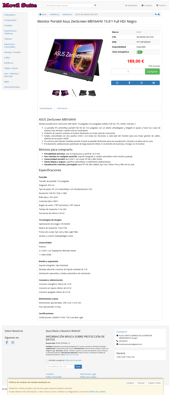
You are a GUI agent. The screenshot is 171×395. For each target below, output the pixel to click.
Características (46, 108)
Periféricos (8, 63)
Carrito (162, 5)
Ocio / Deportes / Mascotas (11, 75)
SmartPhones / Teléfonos (10, 32)
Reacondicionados (12, 87)
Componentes (10, 20)
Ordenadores (9, 14)
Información (62, 108)
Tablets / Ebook (11, 68)
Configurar (130, 383)
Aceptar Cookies (154, 383)
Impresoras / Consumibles (9, 45)
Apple (6, 81)
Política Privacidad (53, 377)
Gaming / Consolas (12, 52)
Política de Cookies (97, 391)
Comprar (152, 71)
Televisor (8, 39)
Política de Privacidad (71, 355)
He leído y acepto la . (65, 360)
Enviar (78, 366)
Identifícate (132, 5)
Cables (7, 57)
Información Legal (88, 374)
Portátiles (8, 25)
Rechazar (141, 383)
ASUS (139, 32)
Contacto (148, 5)
